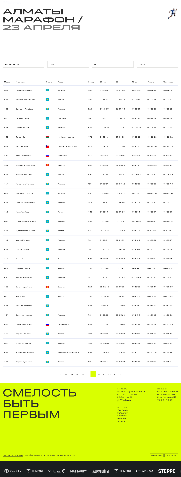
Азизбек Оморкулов (25, 165)
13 (71, 374)
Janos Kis (20, 137)
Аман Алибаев (22, 212)
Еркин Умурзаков (24, 315)
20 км (103, 82)
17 (93, 374)
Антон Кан (20, 296)
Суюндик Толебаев (24, 109)
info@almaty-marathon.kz (131, 391)
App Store (171, 455)
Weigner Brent (22, 146)
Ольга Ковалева (23, 343)
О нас (116, 2)
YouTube (121, 418)
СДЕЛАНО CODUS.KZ (55, 455)
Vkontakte (122, 410)
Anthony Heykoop (24, 174)
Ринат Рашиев (22, 259)
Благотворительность (72, 2)
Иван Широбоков (24, 156)
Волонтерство (103, 2)
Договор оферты (13, 455)
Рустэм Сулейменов (25, 231)
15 (82, 374)
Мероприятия (36, 2)
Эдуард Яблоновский (26, 221)
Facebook (122, 416)
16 (88, 374)
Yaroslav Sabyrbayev (25, 100)
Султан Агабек (22, 249)
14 (77, 374)
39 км (134, 82)
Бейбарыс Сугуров (24, 193)
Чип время (168, 82)
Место (7, 82)
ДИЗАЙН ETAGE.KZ (34, 455)
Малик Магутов (23, 240)
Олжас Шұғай (22, 128)
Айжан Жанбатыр (24, 277)
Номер (91, 82)
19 (104, 374)
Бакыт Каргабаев (24, 287)
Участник (20, 82)
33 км (119, 82)
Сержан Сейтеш (23, 334)
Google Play (156, 455)
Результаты (52, 2)
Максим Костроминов (26, 202)
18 (98, 374)
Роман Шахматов (24, 306)
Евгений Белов (22, 118)
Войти (175, 2)
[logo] (12, 2)
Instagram (122, 413)
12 (66, 374)
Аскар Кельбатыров (25, 184)
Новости (89, 2)
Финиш (150, 82)
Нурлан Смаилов (24, 90)
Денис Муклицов (24, 324)
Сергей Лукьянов (24, 362)
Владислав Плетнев (25, 352)
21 (115, 374)
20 (109, 374)
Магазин (152, 2)
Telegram (122, 421)
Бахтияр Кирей (23, 268)
